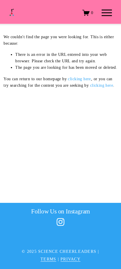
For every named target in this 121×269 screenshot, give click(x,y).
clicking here (79, 79)
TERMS (48, 259)
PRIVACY (70, 259)
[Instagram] (60, 222)
